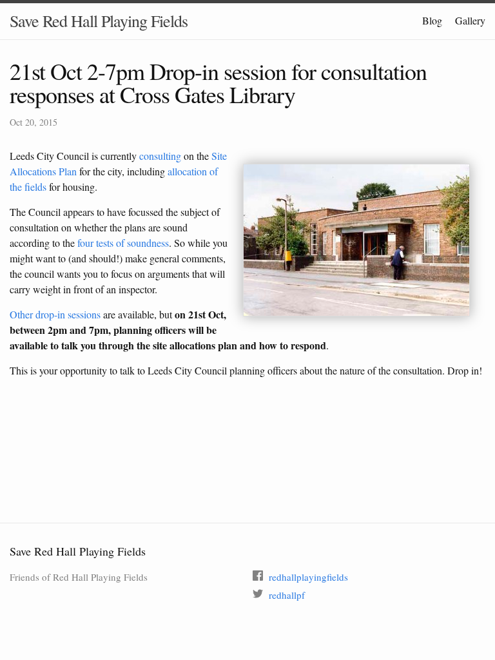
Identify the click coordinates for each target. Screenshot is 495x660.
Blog (432, 20)
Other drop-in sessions (55, 314)
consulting (160, 155)
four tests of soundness (123, 242)
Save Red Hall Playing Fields (99, 21)
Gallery (470, 20)
